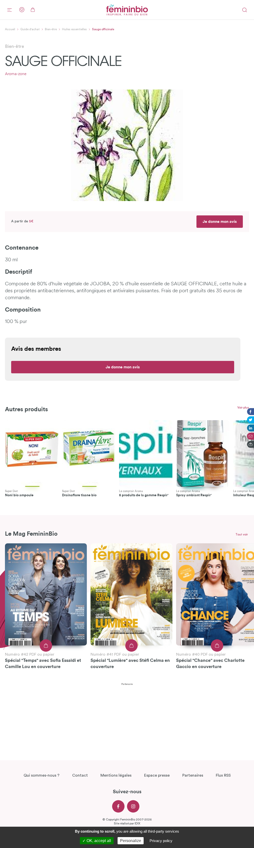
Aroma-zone (16, 74)
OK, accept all (98, 841)
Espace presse (157, 775)
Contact (80, 775)
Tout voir (241, 534)
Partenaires (192, 775)
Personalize (130, 841)
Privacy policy (161, 841)
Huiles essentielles (74, 29)
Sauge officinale (103, 29)
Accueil (10, 29)
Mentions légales (115, 775)
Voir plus (243, 407)
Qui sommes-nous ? (42, 775)
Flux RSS (223, 775)
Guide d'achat (30, 29)
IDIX (137, 823)
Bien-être (51, 29)
